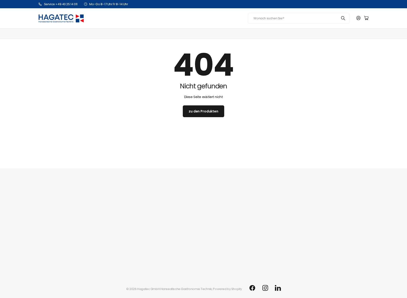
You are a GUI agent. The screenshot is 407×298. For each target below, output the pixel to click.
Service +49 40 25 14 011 (60, 4)
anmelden (350, 158)
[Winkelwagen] (366, 18)
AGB (42, 250)
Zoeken (343, 18)
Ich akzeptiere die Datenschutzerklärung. (245, 171)
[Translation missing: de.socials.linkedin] (278, 288)
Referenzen (47, 228)
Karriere (44, 221)
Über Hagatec (49, 209)
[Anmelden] (358, 18)
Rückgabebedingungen (56, 265)
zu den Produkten (203, 111)
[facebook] (252, 288)
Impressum (47, 236)
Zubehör (348, 33)
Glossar (44, 243)
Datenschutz (48, 258)
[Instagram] (265, 288)
